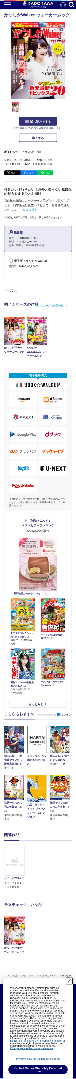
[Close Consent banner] (69, 981)
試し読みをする (40, 121)
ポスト (14, 172)
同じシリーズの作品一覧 (49, 305)
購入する (38, 138)
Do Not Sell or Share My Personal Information (36, 1041)
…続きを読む (29, 210)
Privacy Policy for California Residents (38, 1058)
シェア (30, 172)
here (46, 1008)
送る (46, 172)
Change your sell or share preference (31, 1048)
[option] (15, 867)
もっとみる (36, 704)
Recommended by (47, 714)
